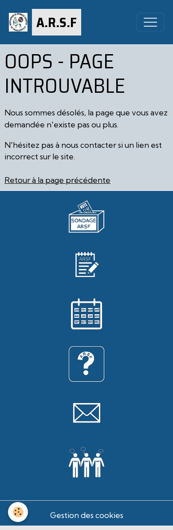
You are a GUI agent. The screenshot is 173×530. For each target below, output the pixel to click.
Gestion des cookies (86, 515)
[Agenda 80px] (86, 313)
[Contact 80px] (86, 412)
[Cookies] (18, 512)
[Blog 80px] (86, 263)
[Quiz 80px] (86, 363)
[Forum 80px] (86, 460)
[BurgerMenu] (150, 22)
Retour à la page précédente (57, 180)
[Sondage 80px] (86, 215)
